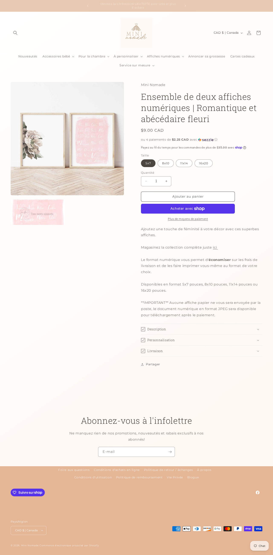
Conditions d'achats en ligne (117, 470)
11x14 (184, 163)
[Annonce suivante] (185, 6)
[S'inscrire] (170, 452)
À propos (204, 470)
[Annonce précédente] (87, 6)
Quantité (147, 172)
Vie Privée (175, 477)
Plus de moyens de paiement (188, 218)
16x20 (203, 163)
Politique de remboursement (139, 477)
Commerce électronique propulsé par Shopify (69, 545)
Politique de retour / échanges (168, 470)
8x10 (165, 163)
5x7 (148, 163)
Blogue (193, 477)
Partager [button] (153, 364)
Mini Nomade (30, 545)
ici (215, 247)
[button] (15, 33)
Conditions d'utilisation (93, 477)
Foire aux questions (74, 470)
